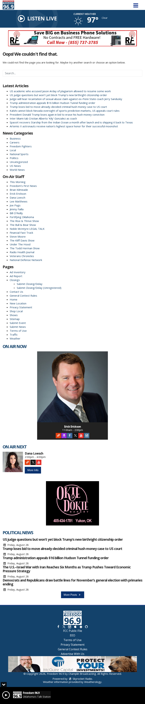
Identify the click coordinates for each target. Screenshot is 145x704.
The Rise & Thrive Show (24, 221)
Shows (14, 315)
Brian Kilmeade (19, 189)
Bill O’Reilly (16, 213)
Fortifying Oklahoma (22, 217)
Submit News (18, 327)
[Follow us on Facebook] (58, 626)
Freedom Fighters (21, 146)
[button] (136, 4)
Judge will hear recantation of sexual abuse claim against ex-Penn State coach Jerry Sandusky (66, 99)
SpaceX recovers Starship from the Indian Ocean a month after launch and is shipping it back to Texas (71, 122)
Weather (15, 338)
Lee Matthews (18, 201)
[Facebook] (69, 435)
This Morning (17, 182)
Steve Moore (18, 236)
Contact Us (16, 291)
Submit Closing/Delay (29, 284)
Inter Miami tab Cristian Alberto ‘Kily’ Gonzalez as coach (43, 118)
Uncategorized (19, 162)
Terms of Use (18, 330)
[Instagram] (86, 435)
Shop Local (16, 311)
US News (15, 166)
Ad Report (16, 276)
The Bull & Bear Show (23, 225)
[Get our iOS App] (75, 626)
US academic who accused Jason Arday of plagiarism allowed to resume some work (60, 91)
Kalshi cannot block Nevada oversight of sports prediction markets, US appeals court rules (65, 110)
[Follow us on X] (63, 626)
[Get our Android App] (80, 626)
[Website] (58, 435)
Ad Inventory (17, 272)
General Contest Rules (23, 295)
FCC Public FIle (72, 631)
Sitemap (15, 319)
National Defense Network (26, 260)
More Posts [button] (71, 594)
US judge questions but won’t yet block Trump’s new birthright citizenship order (58, 95)
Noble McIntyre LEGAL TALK (27, 228)
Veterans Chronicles (22, 256)
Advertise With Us (72, 654)
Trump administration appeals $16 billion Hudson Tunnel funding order (52, 103)
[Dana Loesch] (13, 462)
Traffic (14, 334)
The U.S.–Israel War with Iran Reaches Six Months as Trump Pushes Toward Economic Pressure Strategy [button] (67, 569)
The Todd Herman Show (25, 248)
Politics (14, 158)
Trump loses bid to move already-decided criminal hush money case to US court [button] (62, 548)
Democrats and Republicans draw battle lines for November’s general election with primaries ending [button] (72, 582)
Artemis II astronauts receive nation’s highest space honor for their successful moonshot (64, 126)
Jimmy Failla (17, 209)
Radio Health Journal (22, 252)
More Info (32, 470)
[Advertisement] (72, 38)
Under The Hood (20, 244)
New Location (18, 303)
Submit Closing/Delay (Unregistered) (39, 288)
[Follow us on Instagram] (69, 626)
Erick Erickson (18, 193)
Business (15, 138)
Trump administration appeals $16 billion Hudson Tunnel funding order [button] (56, 558)
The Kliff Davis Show (22, 240)
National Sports (19, 154)
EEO (72, 635)
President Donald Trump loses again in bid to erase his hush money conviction (57, 114)
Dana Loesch (17, 197)
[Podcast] (64, 435)
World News (17, 169)
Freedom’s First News (23, 186)
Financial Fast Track (21, 232)
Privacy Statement (21, 307)
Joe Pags (15, 205)
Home (13, 299)
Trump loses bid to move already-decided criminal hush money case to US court (58, 106)
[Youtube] (81, 435)
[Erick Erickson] (72, 386)
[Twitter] (75, 435)
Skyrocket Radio (82, 678)
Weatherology (93, 682)
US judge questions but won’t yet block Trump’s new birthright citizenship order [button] (63, 539)
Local (13, 150)
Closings (15, 280)
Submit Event (18, 323)
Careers (14, 142)
